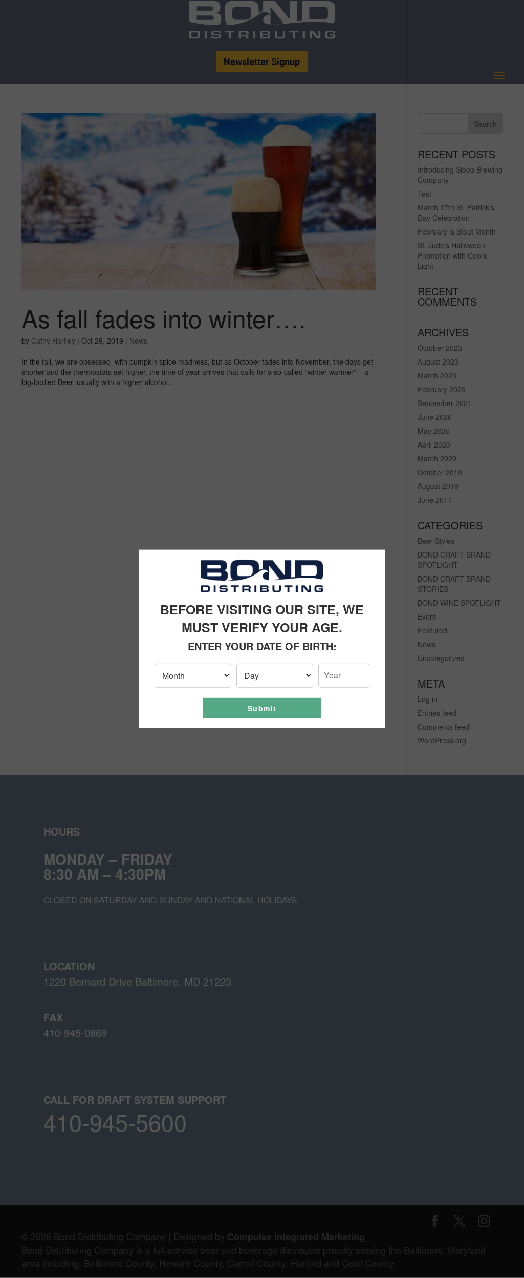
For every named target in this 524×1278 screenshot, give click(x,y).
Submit (262, 708)
